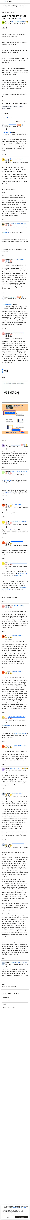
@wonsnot (7, 530)
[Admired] (11, 261)
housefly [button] (7, 793)
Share (4, 100)
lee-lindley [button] (8, 844)
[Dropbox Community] (8, 1)
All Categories (6, 997)
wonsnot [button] (7, 504)
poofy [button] (7, 768)
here (13, 6)
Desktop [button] (15, 106)
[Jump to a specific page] (27, 121)
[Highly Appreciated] (11, 225)
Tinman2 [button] (7, 636)
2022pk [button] (7, 159)
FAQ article (7, 492)
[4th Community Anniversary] (18, 125)
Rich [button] (6, 125)
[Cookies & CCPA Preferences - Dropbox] (15, 1212)
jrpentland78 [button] (9, 259)
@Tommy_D (7, 132)
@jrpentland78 (8, 304)
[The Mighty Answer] (20, 125)
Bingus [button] (7, 962)
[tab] (5, 113)
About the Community (9, 1007)
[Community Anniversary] (6, 637)
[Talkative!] (24, 445)
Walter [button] (7, 521)
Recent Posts (6, 1001)
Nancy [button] (7, 223)
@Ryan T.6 (7, 480)
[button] (3, 22)
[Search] (24, 1)
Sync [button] (21, 106)
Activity (5, 1004)
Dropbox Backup (22, 573)
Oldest (8, 118)
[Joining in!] (9, 160)
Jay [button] (6, 717)
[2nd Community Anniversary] (25, 22)
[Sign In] (27, 1)
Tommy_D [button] (8, 21)
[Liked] (27, 22)
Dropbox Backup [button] (6, 108)
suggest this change (20, 733)
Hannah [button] (7, 471)
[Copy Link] (6, 25)
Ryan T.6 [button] (7, 445)
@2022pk (6, 232)
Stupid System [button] (9, 746)
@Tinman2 (6, 725)
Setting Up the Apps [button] (6, 106)
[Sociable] (22, 125)
